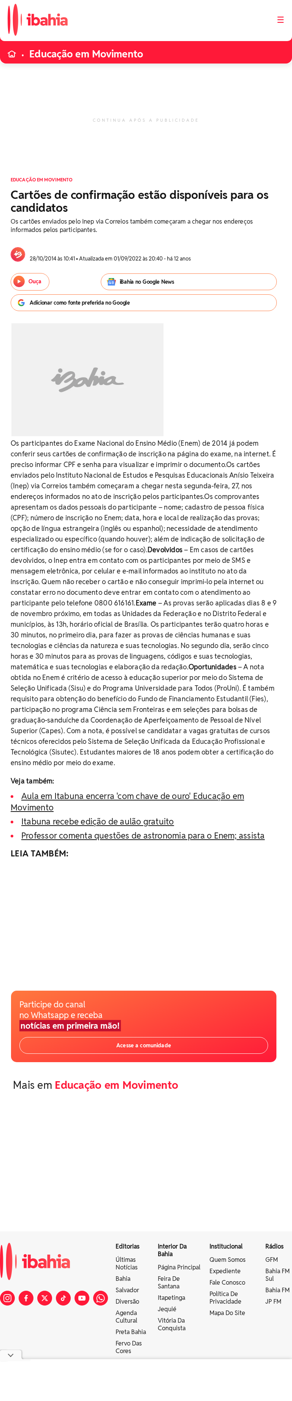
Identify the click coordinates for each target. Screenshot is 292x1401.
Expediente (225, 1271)
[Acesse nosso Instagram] (7, 1298)
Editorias (128, 1246)
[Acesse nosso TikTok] (63, 1298)
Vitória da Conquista (172, 1324)
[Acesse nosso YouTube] (82, 1298)
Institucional (226, 1246)
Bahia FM (277, 1290)
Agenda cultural (126, 1317)
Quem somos (227, 1260)
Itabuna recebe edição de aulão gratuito (97, 821)
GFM (271, 1260)
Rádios (274, 1246)
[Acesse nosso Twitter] (44, 1298)
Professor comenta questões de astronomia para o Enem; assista (143, 835)
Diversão (127, 1302)
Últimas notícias (127, 1263)
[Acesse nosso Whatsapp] (100, 1298)
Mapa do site (227, 1313)
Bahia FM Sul (277, 1275)
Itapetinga (171, 1298)
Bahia (123, 1279)
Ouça (35, 281)
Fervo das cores (129, 1347)
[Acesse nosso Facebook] (26, 1298)
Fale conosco (227, 1283)
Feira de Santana (169, 1282)
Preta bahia (131, 1332)
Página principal (179, 1267)
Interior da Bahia (172, 1250)
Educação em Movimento (86, 54)
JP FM (273, 1302)
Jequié (167, 1309)
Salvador (127, 1290)
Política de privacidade (225, 1298)
